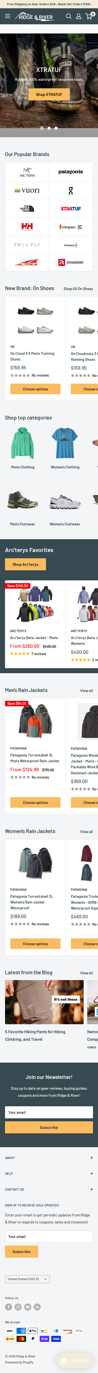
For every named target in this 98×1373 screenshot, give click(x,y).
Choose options (35, 389)
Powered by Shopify (19, 1362)
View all (86, 690)
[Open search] (69, 16)
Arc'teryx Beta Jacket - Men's (34, 637)
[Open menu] (7, 16)
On (12, 347)
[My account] (78, 16)
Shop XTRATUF (49, 94)
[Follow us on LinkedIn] (37, 1307)
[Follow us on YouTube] (27, 1307)
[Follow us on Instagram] (18, 1307)
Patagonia (18, 748)
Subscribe (49, 1127)
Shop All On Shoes (78, 288)
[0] (89, 16)
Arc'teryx (18, 631)
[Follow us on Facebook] (8, 1307)
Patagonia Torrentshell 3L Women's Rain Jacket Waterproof (31, 902)
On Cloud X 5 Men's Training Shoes (32, 356)
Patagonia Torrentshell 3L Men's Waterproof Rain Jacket (34, 758)
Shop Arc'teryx (25, 564)
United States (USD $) (23, 1279)
